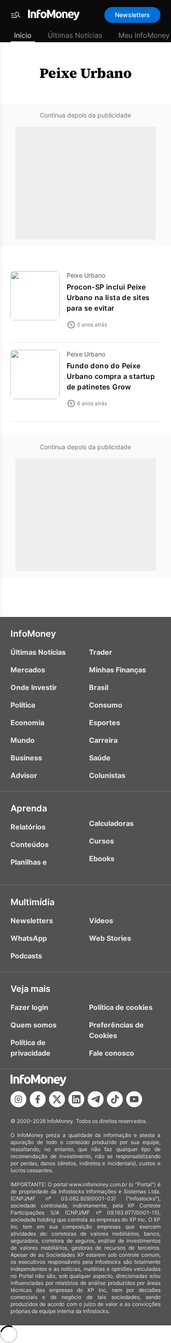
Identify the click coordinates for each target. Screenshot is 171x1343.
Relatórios (28, 826)
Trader (100, 652)
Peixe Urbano (85, 73)
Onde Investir (34, 687)
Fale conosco (111, 1053)
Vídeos (101, 920)
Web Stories (110, 938)
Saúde (99, 757)
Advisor (24, 775)
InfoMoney (33, 633)
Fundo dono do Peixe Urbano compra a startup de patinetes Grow (111, 376)
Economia (27, 722)
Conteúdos (30, 844)
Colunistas (107, 775)
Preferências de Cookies (116, 1030)
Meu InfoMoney (144, 35)
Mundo (23, 740)
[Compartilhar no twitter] (57, 1099)
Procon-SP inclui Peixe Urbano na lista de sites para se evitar (108, 297)
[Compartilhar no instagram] (18, 1099)
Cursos (101, 841)
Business (26, 757)
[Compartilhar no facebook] (38, 1099)
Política (23, 705)
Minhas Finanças (117, 669)
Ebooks (101, 858)
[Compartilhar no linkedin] (76, 1099)
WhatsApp (29, 938)
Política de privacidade (30, 1047)
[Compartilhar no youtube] (134, 1099)
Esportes (104, 722)
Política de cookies (121, 1007)
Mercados (28, 669)
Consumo (105, 705)
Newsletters (132, 14)
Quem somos (34, 1024)
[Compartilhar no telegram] (95, 1099)
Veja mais (30, 988)
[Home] (54, 15)
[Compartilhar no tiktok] (115, 1099)
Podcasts (26, 955)
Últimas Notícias (75, 35)
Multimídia (32, 902)
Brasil (98, 687)
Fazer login (29, 1007)
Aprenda (29, 808)
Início (23, 35)
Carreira (103, 740)
